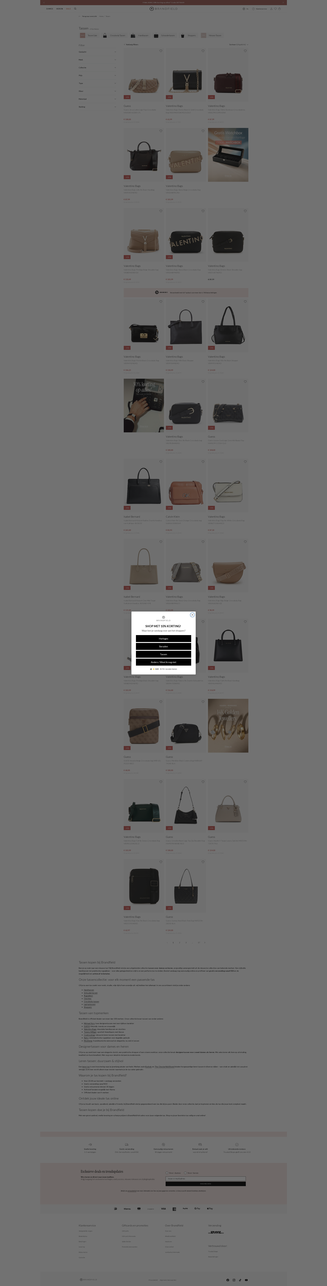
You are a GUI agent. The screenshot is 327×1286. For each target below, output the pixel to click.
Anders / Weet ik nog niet (163, 662)
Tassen (163, 654)
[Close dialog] (192, 615)
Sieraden (163, 646)
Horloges (163, 638)
